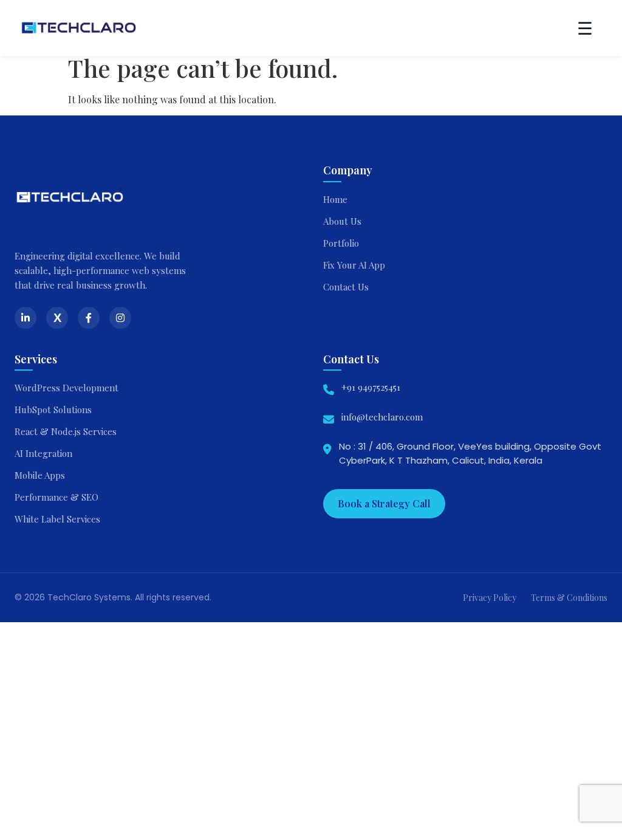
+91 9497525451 (370, 387)
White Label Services (57, 519)
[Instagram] (120, 318)
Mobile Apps (40, 475)
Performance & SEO (56, 497)
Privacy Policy (489, 597)
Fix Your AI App (354, 265)
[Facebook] (89, 318)
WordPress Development (66, 388)
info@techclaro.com (382, 417)
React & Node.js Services (66, 431)
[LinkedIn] (25, 318)
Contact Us (346, 287)
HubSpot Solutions (53, 409)
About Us (342, 221)
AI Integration (43, 453)
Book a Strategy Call (384, 503)
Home (335, 199)
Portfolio (341, 243)
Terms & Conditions (569, 597)
